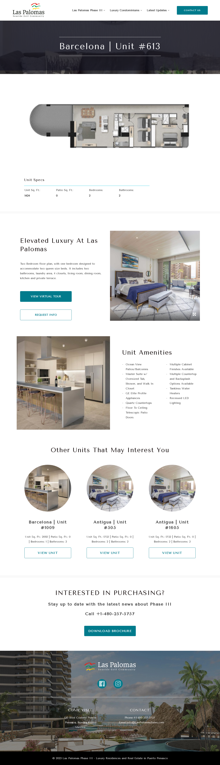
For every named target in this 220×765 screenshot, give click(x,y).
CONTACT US (192, 10)
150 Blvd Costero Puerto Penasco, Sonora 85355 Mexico (80, 722)
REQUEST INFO (46, 314)
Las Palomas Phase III (87, 10)
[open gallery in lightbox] (194, 314)
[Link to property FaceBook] (102, 683)
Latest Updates (157, 10)
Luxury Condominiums (125, 10)
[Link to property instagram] (118, 683)
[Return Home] (28, 10)
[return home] (110, 666)
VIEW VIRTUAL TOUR (46, 296)
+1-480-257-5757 (115, 613)
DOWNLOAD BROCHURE (110, 631)
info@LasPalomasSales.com (145, 722)
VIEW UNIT (48, 553)
